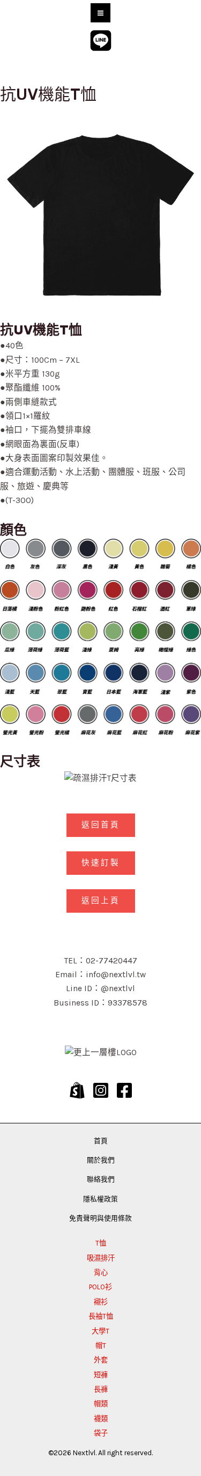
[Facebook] (124, 1090)
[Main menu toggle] (100, 12)
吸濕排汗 (101, 1258)
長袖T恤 (100, 1316)
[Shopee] (77, 1090)
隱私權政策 (100, 1199)
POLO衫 (100, 1287)
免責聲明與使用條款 (100, 1218)
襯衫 (101, 1302)
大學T (100, 1331)
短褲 (101, 1375)
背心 (101, 1272)
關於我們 (101, 1160)
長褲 (101, 1389)
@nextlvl (118, 988)
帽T (100, 1346)
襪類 (101, 1419)
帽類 (101, 1404)
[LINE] (101, 40)
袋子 (101, 1433)
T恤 (100, 1243)
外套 (101, 1360)
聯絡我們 (101, 1179)
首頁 (101, 1141)
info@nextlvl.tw (116, 974)
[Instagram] (100, 1090)
